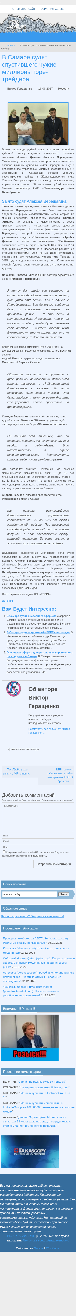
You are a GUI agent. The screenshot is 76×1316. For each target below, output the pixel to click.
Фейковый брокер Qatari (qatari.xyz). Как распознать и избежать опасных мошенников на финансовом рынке (39, 960)
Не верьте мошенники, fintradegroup (44, 1085)
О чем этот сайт (23, 9)
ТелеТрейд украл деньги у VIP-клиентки (16, 769)
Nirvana (38, 1245)
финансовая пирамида (23, 747)
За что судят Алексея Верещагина (34, 200)
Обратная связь (52, 9)
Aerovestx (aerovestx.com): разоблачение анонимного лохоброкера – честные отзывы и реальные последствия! (39, 974)
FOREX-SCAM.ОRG (21, 1233)
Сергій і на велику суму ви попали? (41, 1079)
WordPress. (53, 1245)
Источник (7, 599)
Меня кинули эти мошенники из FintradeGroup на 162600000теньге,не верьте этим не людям (39, 1105)
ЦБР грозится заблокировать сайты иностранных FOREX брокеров (60, 773)
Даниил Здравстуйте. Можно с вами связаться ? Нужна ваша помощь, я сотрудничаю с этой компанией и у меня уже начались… (37, 1119)
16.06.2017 (45, 88)
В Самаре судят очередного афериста (31, 614)
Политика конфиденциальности (46, 1238)
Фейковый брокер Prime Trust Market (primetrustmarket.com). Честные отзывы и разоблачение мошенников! (31, 988)
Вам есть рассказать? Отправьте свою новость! (32, 914)
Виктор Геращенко (19, 88)
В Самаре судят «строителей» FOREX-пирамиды (38, 631)
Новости (11, 45)
